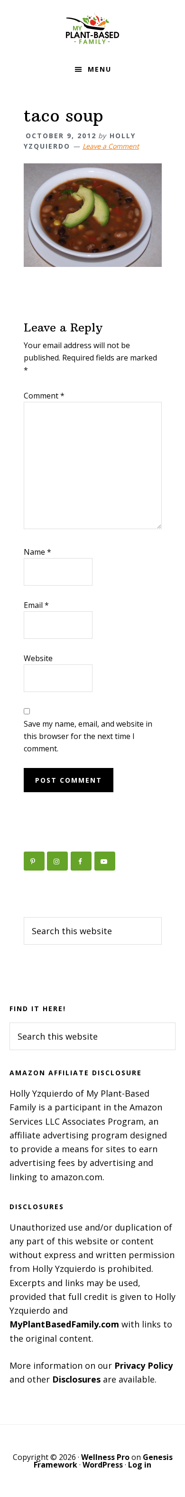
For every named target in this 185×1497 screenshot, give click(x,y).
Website (38, 658)
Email (36, 605)
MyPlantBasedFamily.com (64, 1324)
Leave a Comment (111, 146)
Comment (44, 395)
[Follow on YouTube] (104, 861)
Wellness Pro (105, 1457)
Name (37, 552)
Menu (99, 69)
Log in (139, 1464)
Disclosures (76, 1379)
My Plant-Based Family (92, 28)
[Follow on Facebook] (81, 861)
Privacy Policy (143, 1365)
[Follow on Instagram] (57, 861)
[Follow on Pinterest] (34, 861)
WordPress (103, 1464)
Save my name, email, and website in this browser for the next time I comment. (88, 736)
